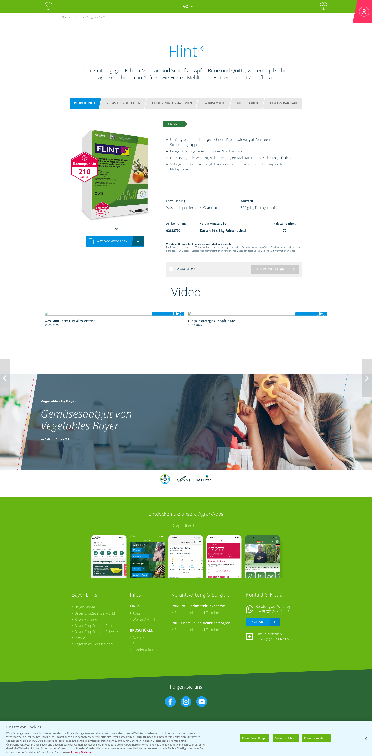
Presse (80, 637)
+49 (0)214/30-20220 (275, 639)
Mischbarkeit (247, 103)
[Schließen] (366, 738)
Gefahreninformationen (172, 103)
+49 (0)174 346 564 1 (275, 611)
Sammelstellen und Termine (197, 612)
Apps (137, 613)
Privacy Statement (83, 752)
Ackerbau (140, 637)
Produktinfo (84, 103)
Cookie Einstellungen (254, 738)
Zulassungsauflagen (123, 103)
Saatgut (139, 643)
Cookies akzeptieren (316, 738)
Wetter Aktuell (144, 619)
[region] (186, 738)
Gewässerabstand (284, 103)
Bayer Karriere (86, 619)
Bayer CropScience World (95, 613)
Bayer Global (85, 607)
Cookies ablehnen (285, 738)
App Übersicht (187, 525)
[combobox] (115, 241)
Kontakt (257, 622)
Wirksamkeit (214, 103)
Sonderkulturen (145, 649)
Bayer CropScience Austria (95, 625)
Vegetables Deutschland (94, 644)
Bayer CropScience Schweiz (96, 631)
